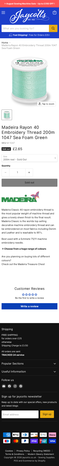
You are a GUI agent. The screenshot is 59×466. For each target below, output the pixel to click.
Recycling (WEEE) (41, 451)
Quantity (6, 166)
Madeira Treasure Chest (31, 264)
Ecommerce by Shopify (34, 460)
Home (5, 42)
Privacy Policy (23, 451)
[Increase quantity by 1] (29, 172)
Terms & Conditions (14, 454)
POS (16, 460)
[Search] (53, 28)
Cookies (9, 451)
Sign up (47, 414)
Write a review (30, 306)
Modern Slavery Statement (41, 454)
